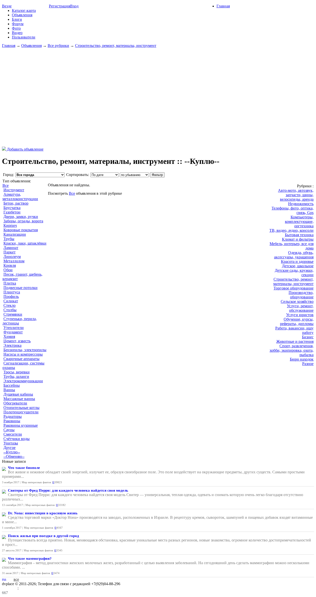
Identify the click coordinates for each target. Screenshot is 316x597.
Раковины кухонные (20, 425)
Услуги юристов (300, 315)
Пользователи (23, 37)
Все (5, 185)
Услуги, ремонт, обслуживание (300, 308)
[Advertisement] (158, 97)
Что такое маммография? (30, 558)
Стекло (9, 305)
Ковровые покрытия (20, 230)
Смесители (12, 434)
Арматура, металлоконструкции (20, 196)
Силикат (10, 301)
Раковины (11, 421)
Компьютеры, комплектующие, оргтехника (299, 221)
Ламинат (10, 248)
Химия (9, 336)
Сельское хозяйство (297, 301)
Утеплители (13, 328)
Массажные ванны (19, 399)
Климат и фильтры (298, 239)
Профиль (11, 296)
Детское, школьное (298, 266)
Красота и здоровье (297, 261)
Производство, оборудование (301, 294)
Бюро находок (302, 359)
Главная (223, 6)
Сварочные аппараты (21, 359)
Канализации (14, 234)
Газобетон (11, 212)
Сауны (9, 430)
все (16, 579)
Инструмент (13, 190)
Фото (16, 28)
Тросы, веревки (16, 372)
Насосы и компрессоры (23, 354)
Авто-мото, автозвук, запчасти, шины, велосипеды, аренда (296, 194)
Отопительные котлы (21, 407)
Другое (9, 447)
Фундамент (13, 332)
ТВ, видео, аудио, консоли (291, 230)
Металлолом (13, 261)
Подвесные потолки (20, 288)
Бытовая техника (299, 235)
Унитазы (10, 443)
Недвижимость (301, 204)
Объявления (22, 15)
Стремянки (12, 314)
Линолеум (12, 256)
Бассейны (11, 385)
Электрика (12, 345)
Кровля (9, 265)
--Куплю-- (11, 452)
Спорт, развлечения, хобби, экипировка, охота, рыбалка (292, 350)
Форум (17, 24)
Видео (17, 33)
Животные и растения (295, 341)
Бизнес (308, 337)
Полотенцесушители (21, 412)
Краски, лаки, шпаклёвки (24, 243)
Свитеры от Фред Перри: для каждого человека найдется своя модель (68, 490)
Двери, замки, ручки (20, 216)
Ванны (9, 390)
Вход (74, 6)
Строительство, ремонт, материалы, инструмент (115, 45)
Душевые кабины (18, 394)
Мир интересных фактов (36, 482)
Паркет (9, 252)
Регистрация (59, 6)
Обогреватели (15, 403)
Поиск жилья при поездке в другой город (43, 536)
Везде (7, 6)
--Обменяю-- (13, 456)
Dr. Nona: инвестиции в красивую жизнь (43, 513)
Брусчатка (11, 208)
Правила (10, 588)
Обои (8, 270)
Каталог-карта (24, 10)
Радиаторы (12, 416)
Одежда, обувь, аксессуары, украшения (294, 254)
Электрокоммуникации (23, 381)
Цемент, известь (17, 341)
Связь (24, 588)
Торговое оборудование (294, 288)
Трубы (8, 239)
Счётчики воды (16, 439)
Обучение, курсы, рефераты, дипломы (297, 321)
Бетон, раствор (15, 203)
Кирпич (10, 225)
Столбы (10, 310)
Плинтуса (11, 292)
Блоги (17, 19)
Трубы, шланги (16, 376)
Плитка (9, 283)
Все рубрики (58, 45)
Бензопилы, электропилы (24, 350)
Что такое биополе (24, 468)
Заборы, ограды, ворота (23, 221)
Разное (308, 364)
